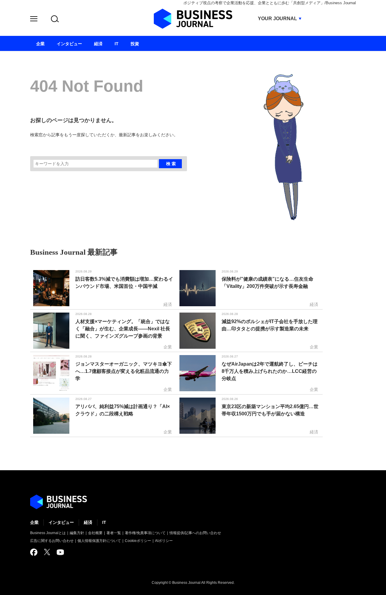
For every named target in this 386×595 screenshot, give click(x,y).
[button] (33, 19)
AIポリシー (164, 541)
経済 (88, 522)
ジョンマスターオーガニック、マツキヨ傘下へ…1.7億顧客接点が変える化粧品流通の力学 (123, 371)
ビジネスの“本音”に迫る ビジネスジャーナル (58, 502)
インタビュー (61, 522)
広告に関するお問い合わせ (52, 541)
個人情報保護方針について (99, 541)
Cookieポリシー (138, 541)
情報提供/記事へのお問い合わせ (195, 533)
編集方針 (77, 533)
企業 (34, 522)
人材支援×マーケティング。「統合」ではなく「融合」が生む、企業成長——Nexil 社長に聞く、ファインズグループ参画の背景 (122, 328)
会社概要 (95, 533)
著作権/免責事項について (145, 533)
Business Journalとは (48, 533)
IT (104, 522)
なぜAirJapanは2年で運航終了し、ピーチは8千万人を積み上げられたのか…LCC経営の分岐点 (270, 371)
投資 (135, 43)
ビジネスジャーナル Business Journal (193, 19)
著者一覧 (113, 533)
